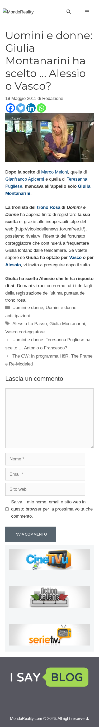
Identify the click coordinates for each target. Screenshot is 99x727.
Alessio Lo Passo (29, 323)
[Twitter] (20, 108)
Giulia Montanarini (67, 323)
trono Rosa (48, 207)
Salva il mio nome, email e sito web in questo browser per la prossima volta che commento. (52, 509)
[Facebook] (10, 108)
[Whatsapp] (41, 108)
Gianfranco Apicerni (24, 179)
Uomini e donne (27, 307)
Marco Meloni (54, 172)
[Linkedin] (31, 108)
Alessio (13, 264)
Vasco (75, 257)
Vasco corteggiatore (25, 331)
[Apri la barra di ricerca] (68, 11)
